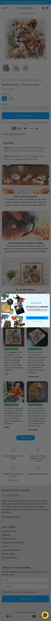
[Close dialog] (48, 295)
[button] (45, 615)
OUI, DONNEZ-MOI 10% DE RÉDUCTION (37, 317)
